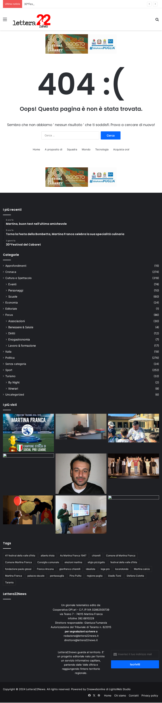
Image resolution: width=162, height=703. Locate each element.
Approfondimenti (15, 265)
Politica (10, 357)
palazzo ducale (35, 575)
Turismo (10, 376)
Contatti (134, 695)
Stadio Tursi (114, 575)
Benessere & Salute (20, 327)
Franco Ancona (45, 568)
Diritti (11, 333)
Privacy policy (149, 695)
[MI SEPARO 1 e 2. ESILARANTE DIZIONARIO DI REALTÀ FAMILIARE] (133, 466)
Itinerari (13, 388)
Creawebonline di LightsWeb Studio (109, 689)
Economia (11, 302)
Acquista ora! (121, 149)
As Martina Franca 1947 (73, 555)
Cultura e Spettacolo (18, 278)
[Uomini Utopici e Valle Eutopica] (28, 467)
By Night (14, 382)
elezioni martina (73, 562)
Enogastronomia (19, 339)
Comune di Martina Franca (120, 555)
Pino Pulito (75, 575)
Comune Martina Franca (18, 562)
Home (36, 149)
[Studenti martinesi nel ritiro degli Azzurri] (133, 428)
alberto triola (48, 555)
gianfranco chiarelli (69, 568)
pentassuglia (57, 575)
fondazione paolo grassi (18, 568)
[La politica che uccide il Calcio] (81, 426)
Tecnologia (101, 149)
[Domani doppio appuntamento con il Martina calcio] (28, 433)
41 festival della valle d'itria (20, 555)
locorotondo (121, 568)
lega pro (105, 568)
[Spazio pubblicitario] (81, 43)
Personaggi (15, 290)
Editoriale (11, 308)
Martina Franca (13, 575)
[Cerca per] (157, 20)
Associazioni (16, 321)
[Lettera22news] (31, 19)
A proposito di (53, 149)
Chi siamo (120, 695)
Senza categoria (15, 363)
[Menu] (5, 20)
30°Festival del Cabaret (39, 4)
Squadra (72, 149)
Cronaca (10, 271)
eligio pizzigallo (96, 562)
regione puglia (95, 575)
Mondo (86, 149)
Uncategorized (14, 394)
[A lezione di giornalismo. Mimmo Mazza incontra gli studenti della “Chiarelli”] (81, 514)
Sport (8, 370)
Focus (9, 314)
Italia (8, 351)
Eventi (12, 284)
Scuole (12, 296)
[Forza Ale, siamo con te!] (81, 473)
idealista (90, 568)
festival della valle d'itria (123, 562)
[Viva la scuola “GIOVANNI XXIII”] (133, 509)
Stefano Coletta (135, 575)
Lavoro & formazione (22, 345)
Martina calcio (142, 568)
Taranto (9, 582)
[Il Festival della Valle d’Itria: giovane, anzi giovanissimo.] (28, 509)
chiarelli (96, 555)
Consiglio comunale (48, 562)
